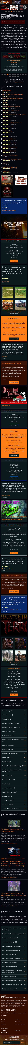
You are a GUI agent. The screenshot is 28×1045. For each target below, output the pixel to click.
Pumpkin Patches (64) (8, 788)
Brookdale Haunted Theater (9, 151)
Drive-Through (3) (7, 711)
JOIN (22, 1042)
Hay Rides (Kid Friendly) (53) (10, 753)
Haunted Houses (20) (8, 735)
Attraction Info (14, 339)
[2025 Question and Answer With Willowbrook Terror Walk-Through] (14, 886)
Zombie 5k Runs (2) (7, 804)
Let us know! (4, 1015)
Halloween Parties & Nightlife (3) (11, 727)
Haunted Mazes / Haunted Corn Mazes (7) (13, 740)
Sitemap (3, 1021)
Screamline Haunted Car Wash (9, 167)
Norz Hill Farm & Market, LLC (9, 143)
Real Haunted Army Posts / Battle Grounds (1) (11, 928)
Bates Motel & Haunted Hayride (10, 155)
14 (18, 76)
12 (12, 76)
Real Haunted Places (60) (9, 976)
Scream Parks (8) (7, 796)
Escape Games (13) (7, 715)
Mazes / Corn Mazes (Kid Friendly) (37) (13, 766)
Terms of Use (18, 1021)
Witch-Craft (5, 163)
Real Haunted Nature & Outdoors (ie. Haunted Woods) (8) (12, 971)
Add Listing (17, 1030)
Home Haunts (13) (7, 757)
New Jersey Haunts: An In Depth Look (9, 843)
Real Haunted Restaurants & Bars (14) (12, 980)
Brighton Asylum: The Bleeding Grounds (12, 122)
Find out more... (19, 82)
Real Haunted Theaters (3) (9, 988)
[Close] (26, 1036)
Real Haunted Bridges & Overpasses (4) (13, 934)
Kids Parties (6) (6, 762)
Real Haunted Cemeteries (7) (10, 938)
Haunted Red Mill (6, 90)
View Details (14, 425)
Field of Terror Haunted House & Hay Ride (12, 98)
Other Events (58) (7, 775)
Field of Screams (6, 134)
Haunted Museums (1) (8, 745)
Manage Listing (4, 1032)
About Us (17, 1019)
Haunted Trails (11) (7, 749)
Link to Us (3, 1024)
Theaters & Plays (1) (7, 800)
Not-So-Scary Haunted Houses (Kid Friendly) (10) (12, 770)
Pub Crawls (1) (6, 784)
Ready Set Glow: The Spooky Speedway (12, 159)
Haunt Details (14, 382)
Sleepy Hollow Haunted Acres (9, 147)
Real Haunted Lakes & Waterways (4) (12, 958)
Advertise (3, 1030)
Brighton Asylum (6, 118)
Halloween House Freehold (8, 139)
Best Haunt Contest (19, 1024)
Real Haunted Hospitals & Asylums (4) (12, 946)
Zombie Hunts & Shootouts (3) (10, 808)
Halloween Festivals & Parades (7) (11, 723)
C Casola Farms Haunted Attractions (14, 61)
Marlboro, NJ (14, 626)
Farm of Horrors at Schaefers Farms (11, 110)
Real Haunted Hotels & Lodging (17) (12, 950)
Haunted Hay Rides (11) (8, 731)
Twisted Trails (5, 171)
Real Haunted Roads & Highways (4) (12, 984)
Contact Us (3, 1019)
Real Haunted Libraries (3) (9, 962)
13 (15, 76)
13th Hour (4, 102)
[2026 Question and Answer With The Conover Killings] (14, 823)
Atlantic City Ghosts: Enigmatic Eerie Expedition (13, 114)
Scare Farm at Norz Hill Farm (9, 126)
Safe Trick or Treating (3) (9, 792)
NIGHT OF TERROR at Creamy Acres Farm (12, 94)
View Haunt (14, 261)
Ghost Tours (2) (6, 719)
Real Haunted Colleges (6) (9, 942)
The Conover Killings (7, 130)
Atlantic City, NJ (14, 229)
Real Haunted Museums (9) (10, 966)
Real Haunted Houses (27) (9, 954)
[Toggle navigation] (25, 2)
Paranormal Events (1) (8, 780)
